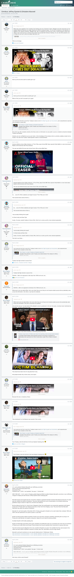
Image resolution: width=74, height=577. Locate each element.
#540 (71, 539)
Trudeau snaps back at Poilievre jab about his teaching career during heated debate (38, 334)
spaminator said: (17, 542)
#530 (71, 243)
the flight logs (44, 120)
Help (64, 571)
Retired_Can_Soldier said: (19, 451)
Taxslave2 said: (17, 299)
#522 (71, 47)
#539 (71, 485)
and (18, 43)
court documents (53, 120)
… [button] (9, 19)
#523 (71, 77)
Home (67, 571)
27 (16, 19)
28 (18, 19)
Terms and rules (51, 571)
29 (21, 19)
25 (11, 19)
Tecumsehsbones (6, 13)
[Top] (70, 572)
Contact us (44, 571)
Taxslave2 (6, 286)
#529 (71, 224)
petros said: (16, 93)
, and (23, 262)
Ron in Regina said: (18, 26)
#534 (71, 345)
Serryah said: (16, 105)
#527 (71, 177)
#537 (71, 424)
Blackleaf (6, 146)
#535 (71, 379)
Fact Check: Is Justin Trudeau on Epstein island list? (31, 124)
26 (14, 19)
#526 (71, 142)
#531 (71, 267)
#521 (71, 23)
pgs (6, 27)
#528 (71, 202)
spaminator (6, 489)
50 (25, 19)
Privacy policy (59, 571)
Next (29, 19)
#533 (71, 296)
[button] (19, 5)
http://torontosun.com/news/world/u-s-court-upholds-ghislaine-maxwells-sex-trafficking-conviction (35, 533)
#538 (71, 448)
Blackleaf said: (17, 179)
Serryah (6, 51)
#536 (71, 401)
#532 (71, 282)
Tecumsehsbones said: (19, 205)
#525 (71, 103)
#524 (71, 90)
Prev (4, 19)
